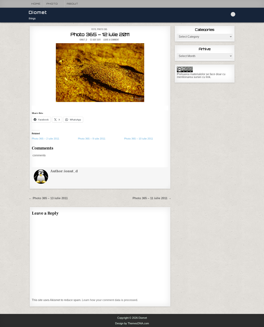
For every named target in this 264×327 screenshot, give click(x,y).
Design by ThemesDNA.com (132, 323)
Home (36, 3)
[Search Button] (233, 14)
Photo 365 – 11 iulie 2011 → (152, 198)
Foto (93, 29)
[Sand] (100, 72)
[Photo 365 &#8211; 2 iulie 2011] (55, 138)
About (72, 3)
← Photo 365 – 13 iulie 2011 (48, 198)
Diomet (38, 12)
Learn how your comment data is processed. (110, 300)
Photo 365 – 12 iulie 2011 (100, 34)
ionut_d (83, 40)
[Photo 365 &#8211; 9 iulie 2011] (101, 138)
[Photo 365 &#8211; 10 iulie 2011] (147, 138)
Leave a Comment (111, 40)
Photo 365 (102, 29)
